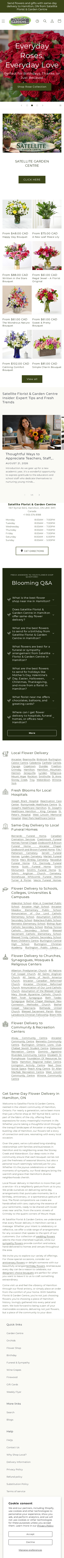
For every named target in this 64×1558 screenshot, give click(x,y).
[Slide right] (39, 494)
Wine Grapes (14, 1369)
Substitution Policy (18, 1484)
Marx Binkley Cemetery (34, 859)
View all (32, 379)
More (32, 733)
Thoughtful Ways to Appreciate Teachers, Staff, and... (29, 456)
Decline (30, 1542)
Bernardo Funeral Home (28, 835)
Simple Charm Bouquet (47, 367)
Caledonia (35, 762)
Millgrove (55, 773)
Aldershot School (21, 903)
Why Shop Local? (17, 1454)
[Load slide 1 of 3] (27, 105)
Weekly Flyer (14, 1391)
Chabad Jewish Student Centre (29, 1048)
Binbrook (42, 759)
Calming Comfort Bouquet (13, 369)
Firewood (12, 1377)
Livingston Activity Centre (28, 1065)
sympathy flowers (12, 1243)
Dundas (43, 766)
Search (10, 1412)
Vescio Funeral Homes (47, 880)
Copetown (29, 766)
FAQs (10, 1440)
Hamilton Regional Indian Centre (40, 1061)
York (13, 783)
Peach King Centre (39, 1068)
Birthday (12, 1355)
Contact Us (13, 1447)
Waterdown (43, 779)
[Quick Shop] (37, 21)
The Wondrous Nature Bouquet (16, 324)
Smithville (44, 776)
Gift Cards (12, 1384)
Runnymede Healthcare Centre (39, 804)
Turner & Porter (21, 880)
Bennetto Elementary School (28, 923)
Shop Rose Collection (32, 86)
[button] (45, 21)
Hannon (15, 773)
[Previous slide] (21, 105)
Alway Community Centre (29, 1038)
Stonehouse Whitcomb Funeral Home (36, 876)
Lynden (43, 773)
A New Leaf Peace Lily (45, 236)
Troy (32, 779)
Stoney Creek (19, 779)
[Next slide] (42, 105)
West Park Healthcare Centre (38, 818)
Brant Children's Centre (25, 940)
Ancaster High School (35, 906)
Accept (30, 1534)
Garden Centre (15, 1333)
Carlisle (57, 762)
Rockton (32, 776)
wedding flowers (45, 1236)
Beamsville (29, 759)
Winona (56, 779)
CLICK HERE (32, 179)
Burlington (54, 759)
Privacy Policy (45, 1525)
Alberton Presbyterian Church (29, 970)
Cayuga (15, 766)
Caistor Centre (19, 762)
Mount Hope (18, 776)
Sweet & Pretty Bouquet (41, 324)
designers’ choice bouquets (18, 1272)
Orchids (11, 1340)
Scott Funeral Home (36, 866)
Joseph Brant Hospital (24, 801)
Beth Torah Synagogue (26, 997)
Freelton (56, 766)
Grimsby (16, 769)
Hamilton (29, 769)
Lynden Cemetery (31, 856)
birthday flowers (35, 1265)
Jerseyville (29, 773)
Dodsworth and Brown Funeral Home (33, 849)
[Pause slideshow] (60, 105)
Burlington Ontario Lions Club (41, 1044)
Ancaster (16, 759)
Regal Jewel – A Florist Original (46, 280)
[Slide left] (24, 494)
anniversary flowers (13, 1262)
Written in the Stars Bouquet (14, 280)
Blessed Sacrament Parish (37, 1011)
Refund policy (14, 1476)
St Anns (56, 776)
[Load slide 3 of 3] (37, 105)
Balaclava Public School (47, 920)
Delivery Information (19, 1462)
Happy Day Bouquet (14, 236)
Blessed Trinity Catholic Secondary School (36, 937)
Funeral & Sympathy (18, 1362)
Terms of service (16, 1491)
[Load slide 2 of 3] (32, 105)
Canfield (46, 762)
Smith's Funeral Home (41, 870)
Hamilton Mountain (49, 769)
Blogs (10, 1419)
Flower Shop (14, 1348)
